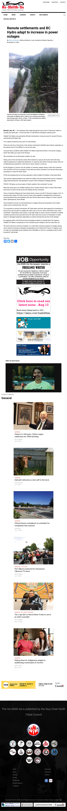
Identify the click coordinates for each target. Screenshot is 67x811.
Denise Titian (18, 665)
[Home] (12, 6)
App (61, 800)
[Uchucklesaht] (29, 761)
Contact (63, 2)
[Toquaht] (46, 753)
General (6, 398)
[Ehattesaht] (29, 744)
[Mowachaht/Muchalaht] (21, 753)
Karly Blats (18, 528)
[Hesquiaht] (38, 744)
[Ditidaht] (21, 744)
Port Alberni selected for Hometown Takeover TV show (30, 570)
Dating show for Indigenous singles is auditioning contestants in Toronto (30, 661)
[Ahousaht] (13, 744)
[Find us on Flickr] (50, 781)
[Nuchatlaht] (29, 753)
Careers (23, 15)
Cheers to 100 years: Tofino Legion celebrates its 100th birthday (29, 435)
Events (32, 15)
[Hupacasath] (46, 744)
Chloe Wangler (19, 483)
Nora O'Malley (18, 439)
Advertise (55, 2)
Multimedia (43, 15)
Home (5, 15)
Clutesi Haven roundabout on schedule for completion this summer (32, 524)
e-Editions (16, 786)
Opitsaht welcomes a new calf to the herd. (32, 480)
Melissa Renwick (14, 40)
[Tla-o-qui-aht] (38, 753)
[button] (33, 80)
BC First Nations (27, 612)
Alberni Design (49, 800)
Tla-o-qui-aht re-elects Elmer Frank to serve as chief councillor (33, 616)
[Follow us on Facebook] (46, 781)
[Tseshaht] (54, 753)
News (14, 15)
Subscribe (46, 2)
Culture (24, 567)
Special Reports (9, 19)
